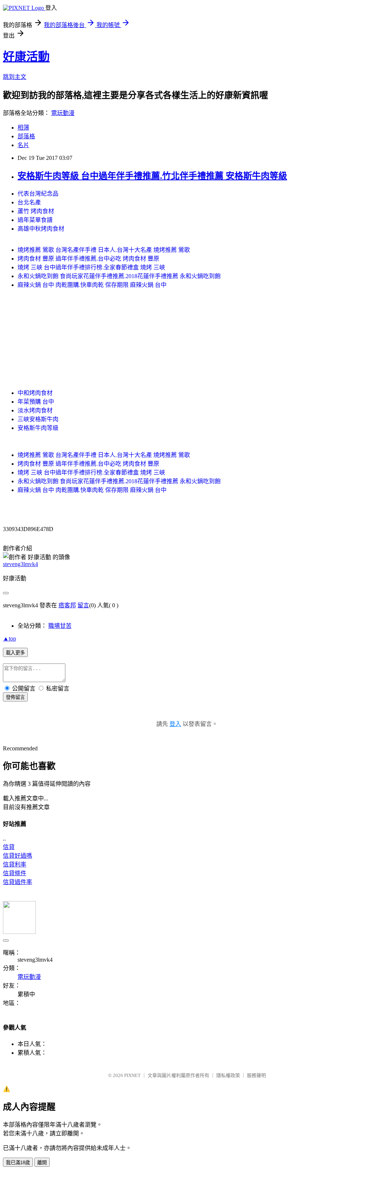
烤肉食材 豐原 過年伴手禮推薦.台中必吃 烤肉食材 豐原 (88, 258)
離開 (42, 1162)
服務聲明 (256, 1075)
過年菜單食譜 (35, 220)
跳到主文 (14, 77)
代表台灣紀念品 (38, 194)
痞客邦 (67, 605)
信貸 (9, 847)
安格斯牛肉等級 (38, 428)
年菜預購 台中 (36, 402)
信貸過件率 (17, 882)
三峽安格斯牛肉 (38, 419)
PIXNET (132, 1075)
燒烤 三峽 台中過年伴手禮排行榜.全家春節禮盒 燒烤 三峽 (91, 267)
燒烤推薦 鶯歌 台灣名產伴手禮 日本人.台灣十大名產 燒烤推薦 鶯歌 (104, 250)
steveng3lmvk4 (20, 564)
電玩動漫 (63, 113)
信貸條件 (14, 873)
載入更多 (15, 652)
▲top (9, 638)
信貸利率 (14, 864)
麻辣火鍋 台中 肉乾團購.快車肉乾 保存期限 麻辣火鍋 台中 (92, 285)
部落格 (26, 136)
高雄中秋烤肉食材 (41, 229)
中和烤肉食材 (35, 393)
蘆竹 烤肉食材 (36, 211)
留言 (83, 605)
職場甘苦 (60, 626)
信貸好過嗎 (17, 856)
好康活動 (26, 56)
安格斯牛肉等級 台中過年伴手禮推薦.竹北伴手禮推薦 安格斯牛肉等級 (152, 176)
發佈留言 (15, 697)
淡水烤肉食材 (35, 410)
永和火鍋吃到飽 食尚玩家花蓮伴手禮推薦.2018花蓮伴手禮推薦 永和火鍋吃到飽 (119, 276)
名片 (23, 145)
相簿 (23, 127)
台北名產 (29, 202)
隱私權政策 (228, 1075)
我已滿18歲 (18, 1162)
